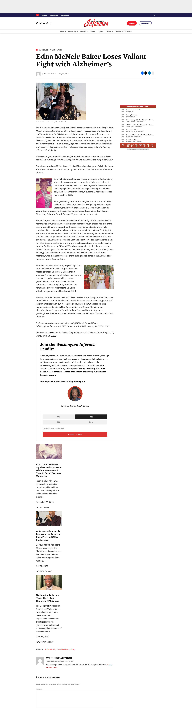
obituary (72, 649)
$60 (58, 422)
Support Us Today (75, 434)
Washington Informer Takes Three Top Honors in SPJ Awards (47, 598)
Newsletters (145, 23)
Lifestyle (83, 31)
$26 (91, 417)
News (62, 31)
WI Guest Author (50, 74)
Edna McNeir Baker (63, 649)
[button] (75, 391)
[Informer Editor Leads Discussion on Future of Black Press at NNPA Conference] (49, 526)
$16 (58, 417)
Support (132, 23)
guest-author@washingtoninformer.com (60, 661)
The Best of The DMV (122, 31)
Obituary (57, 50)
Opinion (101, 31)
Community (72, 31)
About (44, 15)
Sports (93, 31)
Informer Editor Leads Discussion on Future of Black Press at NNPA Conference (48, 535)
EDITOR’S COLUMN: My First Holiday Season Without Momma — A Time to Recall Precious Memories (49, 470)
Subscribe (65, 15)
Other (91, 422)
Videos (108, 31)
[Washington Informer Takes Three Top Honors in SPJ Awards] (49, 590)
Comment (39, 689)
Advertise (54, 15)
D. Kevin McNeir (50, 649)
